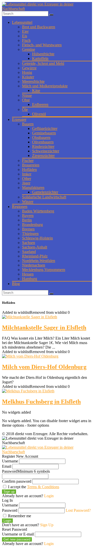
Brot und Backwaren (38, 27)
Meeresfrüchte (33, 81)
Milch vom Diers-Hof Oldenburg (44, 367)
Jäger (26, 183)
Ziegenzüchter (43, 155)
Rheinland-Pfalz (35, 256)
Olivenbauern (43, 142)
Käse (36, 90)
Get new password (17, 539)
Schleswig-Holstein (37, 238)
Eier (25, 31)
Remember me (19, 516)
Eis (24, 36)
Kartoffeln (40, 58)
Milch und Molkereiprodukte (45, 86)
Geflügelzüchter (44, 128)
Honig (27, 72)
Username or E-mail (18, 534)
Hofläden (29, 169)
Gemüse (28, 49)
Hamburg (29, 279)
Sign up (9, 491)
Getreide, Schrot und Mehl (43, 63)
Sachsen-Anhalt (34, 247)
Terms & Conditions (43, 487)
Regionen (19, 206)
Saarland (29, 251)
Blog (16, 284)
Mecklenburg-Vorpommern (43, 269)
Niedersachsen (33, 265)
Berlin (27, 220)
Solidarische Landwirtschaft (44, 197)
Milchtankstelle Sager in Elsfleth (44, 327)
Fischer (28, 160)
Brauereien (30, 165)
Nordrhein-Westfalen (38, 260)
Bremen (28, 229)
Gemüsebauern (44, 133)
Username (10, 461)
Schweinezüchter (45, 151)
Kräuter (28, 77)
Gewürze (29, 68)
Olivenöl (39, 114)
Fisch (26, 40)
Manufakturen (33, 187)
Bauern (28, 124)
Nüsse (27, 95)
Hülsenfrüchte (43, 54)
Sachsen (28, 242)
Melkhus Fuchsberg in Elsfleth (41, 401)
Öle (25, 109)
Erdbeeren (40, 104)
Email (6, 466)
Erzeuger (19, 119)
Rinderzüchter (43, 146)
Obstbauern (41, 137)
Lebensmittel (22, 22)
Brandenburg (32, 224)
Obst (26, 100)
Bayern (28, 215)
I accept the (33, 487)
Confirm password (16, 481)
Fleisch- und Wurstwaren (42, 45)
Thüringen (30, 233)
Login (7, 520)
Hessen (28, 274)
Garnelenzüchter (45, 192)
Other (26, 178)
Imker (26, 174)
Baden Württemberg (38, 211)
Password (26, 471)
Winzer (27, 201)
